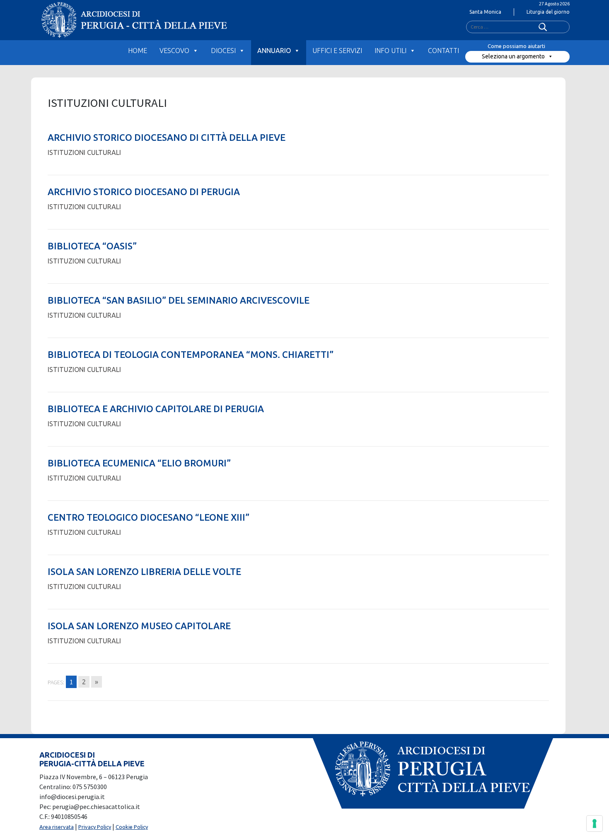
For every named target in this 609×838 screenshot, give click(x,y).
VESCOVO (174, 50)
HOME (137, 50)
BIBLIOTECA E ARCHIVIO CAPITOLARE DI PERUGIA (156, 408)
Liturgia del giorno (548, 11)
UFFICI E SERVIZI (337, 50)
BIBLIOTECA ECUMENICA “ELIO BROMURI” (139, 463)
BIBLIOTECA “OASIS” (92, 246)
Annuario (274, 50)
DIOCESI (223, 50)
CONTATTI (443, 50)
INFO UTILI (390, 50)
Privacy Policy (94, 827)
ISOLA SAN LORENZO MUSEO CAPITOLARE (139, 626)
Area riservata (56, 827)
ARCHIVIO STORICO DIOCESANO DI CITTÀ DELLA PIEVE (166, 137)
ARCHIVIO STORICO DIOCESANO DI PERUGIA (144, 191)
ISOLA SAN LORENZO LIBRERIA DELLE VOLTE (144, 571)
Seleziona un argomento (513, 56)
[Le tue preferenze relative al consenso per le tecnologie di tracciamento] (594, 823)
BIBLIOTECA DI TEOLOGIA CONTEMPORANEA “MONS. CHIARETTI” (191, 354)
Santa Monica (485, 11)
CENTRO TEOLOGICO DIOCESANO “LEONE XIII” (148, 517)
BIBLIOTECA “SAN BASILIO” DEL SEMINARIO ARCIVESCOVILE (178, 300)
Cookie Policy (132, 827)
